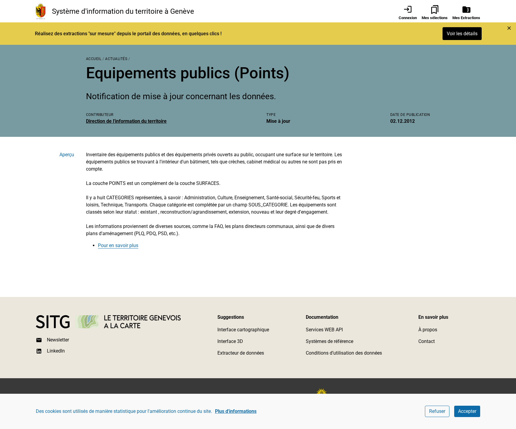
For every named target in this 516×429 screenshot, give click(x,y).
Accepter (467, 411)
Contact (426, 341)
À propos (427, 330)
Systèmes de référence (329, 341)
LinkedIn (56, 351)
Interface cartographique (243, 330)
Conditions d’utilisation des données (344, 353)
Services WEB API (324, 330)
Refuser (437, 411)
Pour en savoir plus (118, 245)
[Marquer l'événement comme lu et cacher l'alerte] (509, 28)
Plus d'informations (236, 411)
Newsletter (58, 340)
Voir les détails (462, 33)
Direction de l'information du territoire (126, 121)
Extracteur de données (240, 353)
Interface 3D (230, 341)
